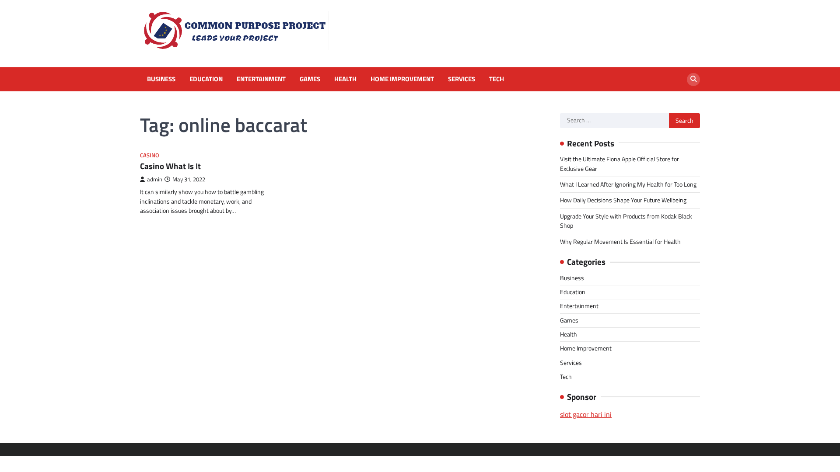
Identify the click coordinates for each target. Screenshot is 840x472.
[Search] (693, 79)
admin (154, 179)
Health (345, 79)
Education (206, 79)
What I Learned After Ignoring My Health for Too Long (628, 184)
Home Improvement (402, 79)
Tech (496, 79)
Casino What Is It (170, 166)
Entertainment (261, 79)
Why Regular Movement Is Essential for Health (620, 241)
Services (461, 79)
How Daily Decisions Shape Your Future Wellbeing (623, 200)
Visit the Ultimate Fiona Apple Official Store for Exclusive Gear (619, 163)
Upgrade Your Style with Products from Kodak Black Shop (626, 221)
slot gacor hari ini (586, 414)
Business (161, 79)
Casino (149, 155)
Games (310, 79)
